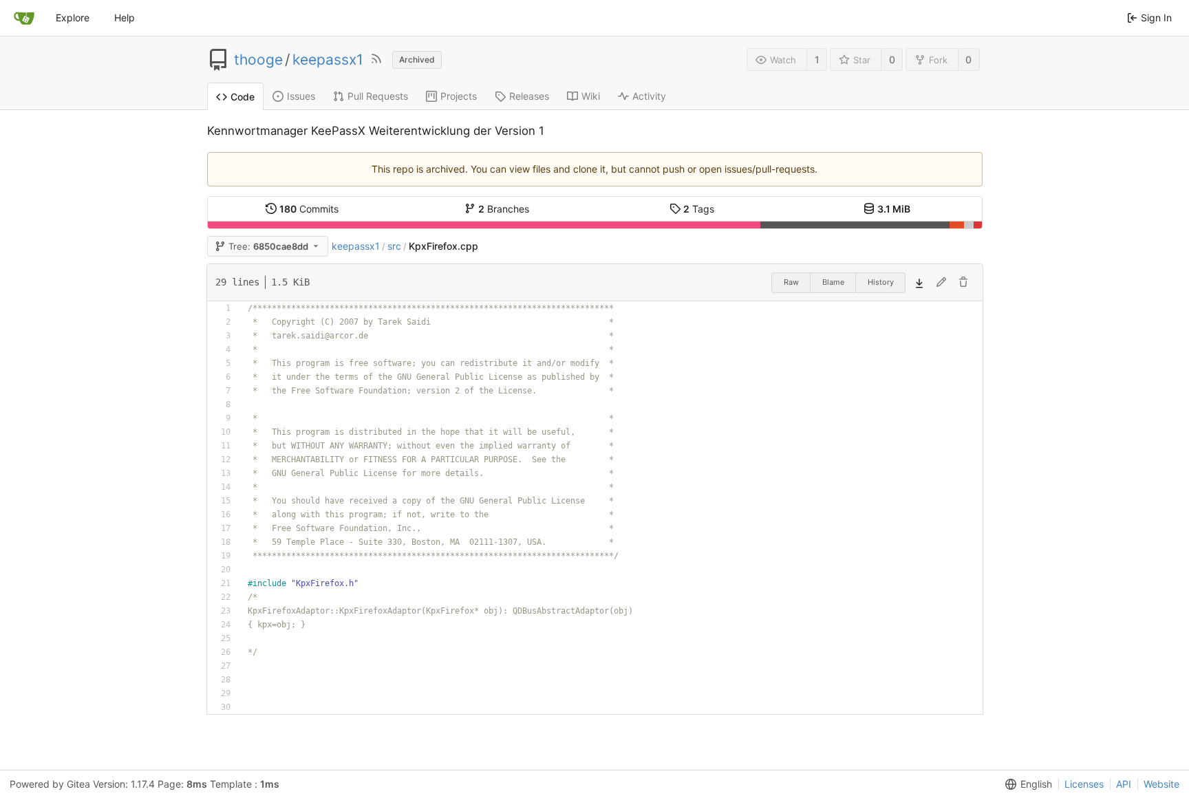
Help (124, 17)
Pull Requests (377, 96)
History (881, 282)
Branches (503, 209)
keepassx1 (327, 60)
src (394, 246)
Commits (309, 209)
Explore (72, 17)
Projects (458, 96)
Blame (833, 282)
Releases (529, 96)
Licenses (1084, 784)
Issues (301, 96)
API (1123, 784)
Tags (698, 209)
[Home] (24, 18)
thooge (258, 60)
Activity (649, 96)
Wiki (590, 96)
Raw (791, 282)
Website (1161, 784)
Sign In (1156, 17)
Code (243, 97)
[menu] (1026, 784)
